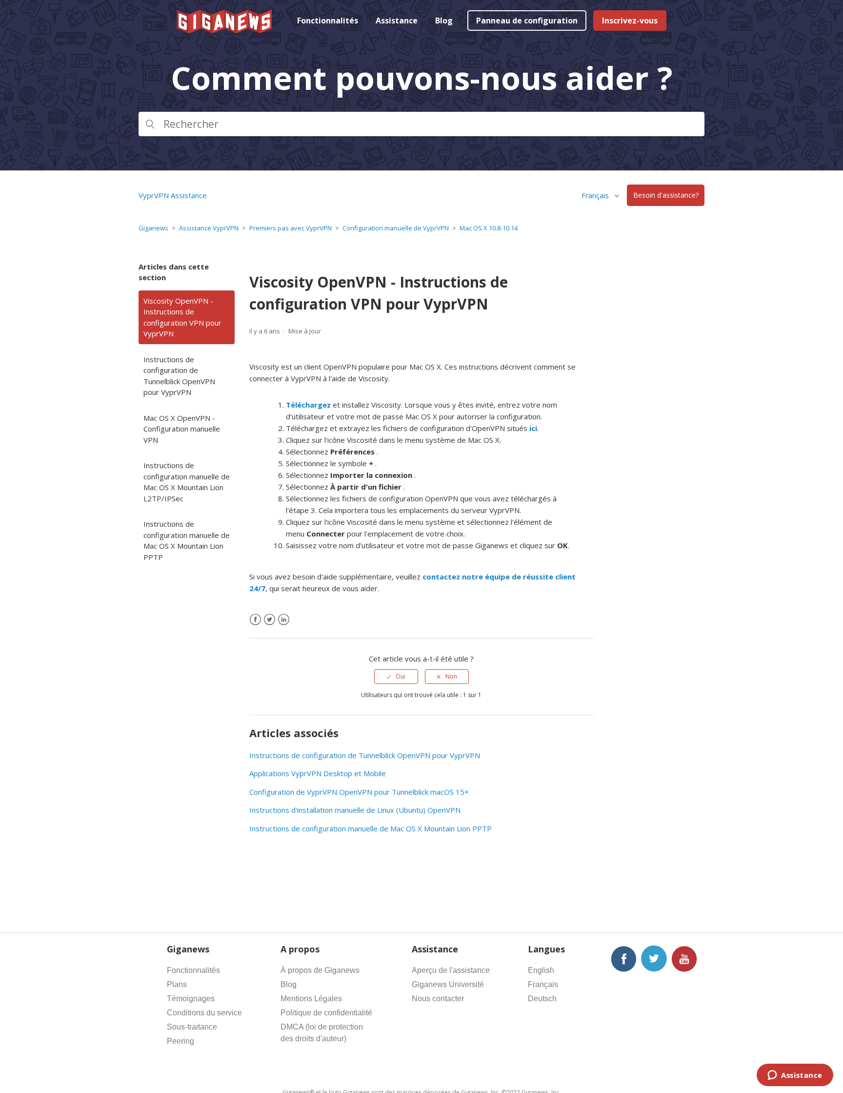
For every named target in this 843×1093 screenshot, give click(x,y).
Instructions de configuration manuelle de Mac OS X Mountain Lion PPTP (186, 540)
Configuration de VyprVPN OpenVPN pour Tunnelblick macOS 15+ (359, 792)
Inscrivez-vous (630, 20)
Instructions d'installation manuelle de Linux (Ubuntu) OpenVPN (355, 810)
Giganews (153, 228)
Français (543, 984)
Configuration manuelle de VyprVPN (395, 228)
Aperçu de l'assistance (451, 970)
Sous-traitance (192, 1027)
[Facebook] (255, 620)
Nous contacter (438, 998)
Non (451, 676)
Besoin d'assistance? (666, 195)
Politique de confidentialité (326, 1013)
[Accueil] (225, 30)
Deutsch (542, 998)
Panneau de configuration (527, 20)
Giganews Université (448, 984)
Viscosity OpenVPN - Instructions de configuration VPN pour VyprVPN (182, 317)
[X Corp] (269, 620)
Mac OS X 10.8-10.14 (489, 228)
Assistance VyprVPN (209, 228)
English (541, 970)
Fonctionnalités (327, 20)
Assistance (397, 20)
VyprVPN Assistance (173, 195)
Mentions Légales (311, 998)
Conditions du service (204, 1013)
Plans (177, 984)
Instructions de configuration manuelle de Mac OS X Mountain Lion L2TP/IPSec (186, 481)
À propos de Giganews (320, 970)
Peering (180, 1041)
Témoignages (191, 998)
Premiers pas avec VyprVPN (290, 228)
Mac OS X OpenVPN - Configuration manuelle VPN (181, 429)
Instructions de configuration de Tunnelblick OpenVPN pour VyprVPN (179, 375)
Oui (400, 676)
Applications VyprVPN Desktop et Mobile (317, 773)
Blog (444, 20)
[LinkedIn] (284, 620)
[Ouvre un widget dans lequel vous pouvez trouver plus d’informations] (795, 1076)
